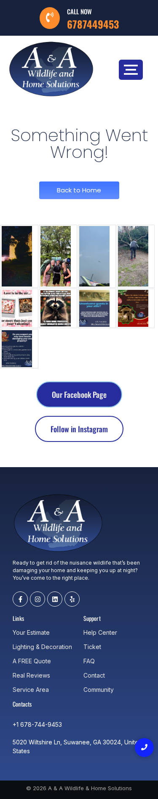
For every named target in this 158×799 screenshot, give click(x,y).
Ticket (92, 646)
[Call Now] (50, 18)
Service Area (31, 689)
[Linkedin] (54, 599)
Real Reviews (31, 675)
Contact (94, 675)
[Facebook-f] (20, 599)
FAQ (89, 661)
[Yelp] (72, 599)
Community (98, 689)
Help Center (100, 632)
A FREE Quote (32, 661)
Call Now (79, 11)
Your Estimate (31, 632)
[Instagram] (37, 599)
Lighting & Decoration (42, 646)
